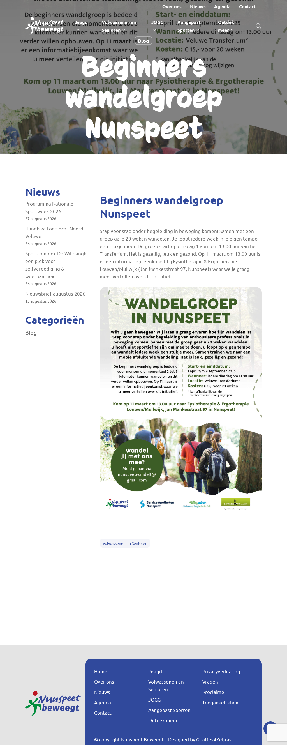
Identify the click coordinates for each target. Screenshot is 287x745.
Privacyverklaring (221, 671)
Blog (143, 40)
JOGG (154, 699)
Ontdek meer (163, 720)
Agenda (102, 702)
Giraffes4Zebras (214, 739)
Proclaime (213, 692)
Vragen (210, 681)
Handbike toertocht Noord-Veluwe (55, 232)
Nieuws (102, 692)
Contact (103, 713)
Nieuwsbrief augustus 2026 (55, 293)
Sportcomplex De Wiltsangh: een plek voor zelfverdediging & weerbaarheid (56, 264)
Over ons (104, 681)
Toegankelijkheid (221, 702)
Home (100, 671)
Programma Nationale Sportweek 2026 (49, 207)
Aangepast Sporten (169, 710)
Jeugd (155, 671)
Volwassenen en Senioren (125, 543)
